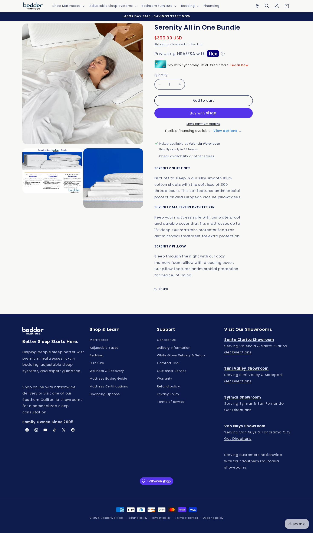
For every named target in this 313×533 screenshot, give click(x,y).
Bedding (96, 355)
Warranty (164, 378)
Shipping (161, 44)
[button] (68, 6)
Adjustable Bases (104, 348)
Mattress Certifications (109, 386)
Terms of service (171, 402)
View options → (227, 130)
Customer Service (172, 371)
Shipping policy (213, 518)
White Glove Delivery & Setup (181, 355)
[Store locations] (257, 6)
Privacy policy (161, 518)
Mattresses (99, 340)
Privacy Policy (168, 394)
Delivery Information (174, 348)
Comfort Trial (168, 363)
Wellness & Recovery (107, 371)
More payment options (203, 123)
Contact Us (166, 340)
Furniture (97, 363)
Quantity (161, 75)
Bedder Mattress (112, 518)
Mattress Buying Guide (108, 378)
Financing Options (105, 394)
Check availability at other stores (186, 156)
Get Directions (237, 352)
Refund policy (168, 386)
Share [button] (163, 288)
